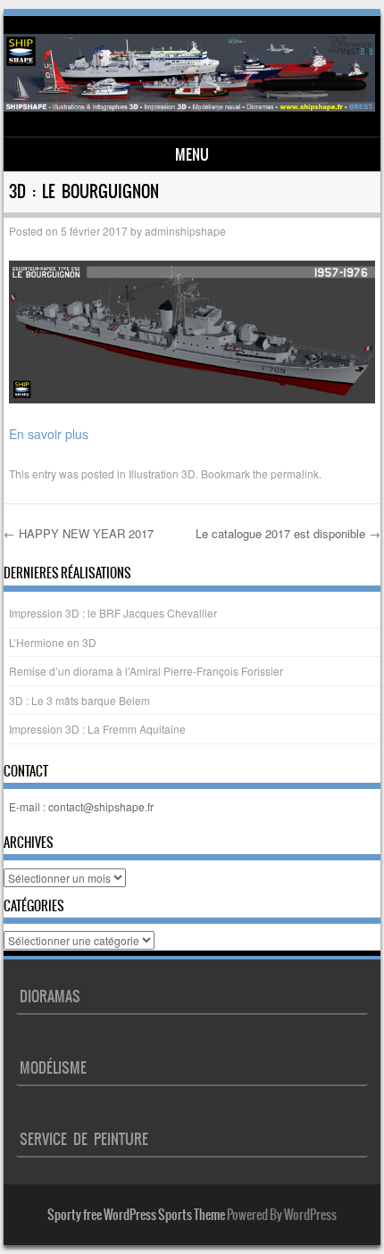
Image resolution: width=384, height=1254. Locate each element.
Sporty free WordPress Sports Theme (136, 1215)
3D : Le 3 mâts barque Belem (79, 700)
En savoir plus (48, 434)
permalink (295, 473)
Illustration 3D (162, 473)
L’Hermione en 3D (52, 642)
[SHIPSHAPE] (189, 106)
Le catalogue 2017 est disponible (288, 533)
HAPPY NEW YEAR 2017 (79, 533)
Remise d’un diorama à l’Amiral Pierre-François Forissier (146, 670)
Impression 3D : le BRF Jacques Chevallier (113, 612)
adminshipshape (185, 230)
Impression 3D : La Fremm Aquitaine (97, 728)
